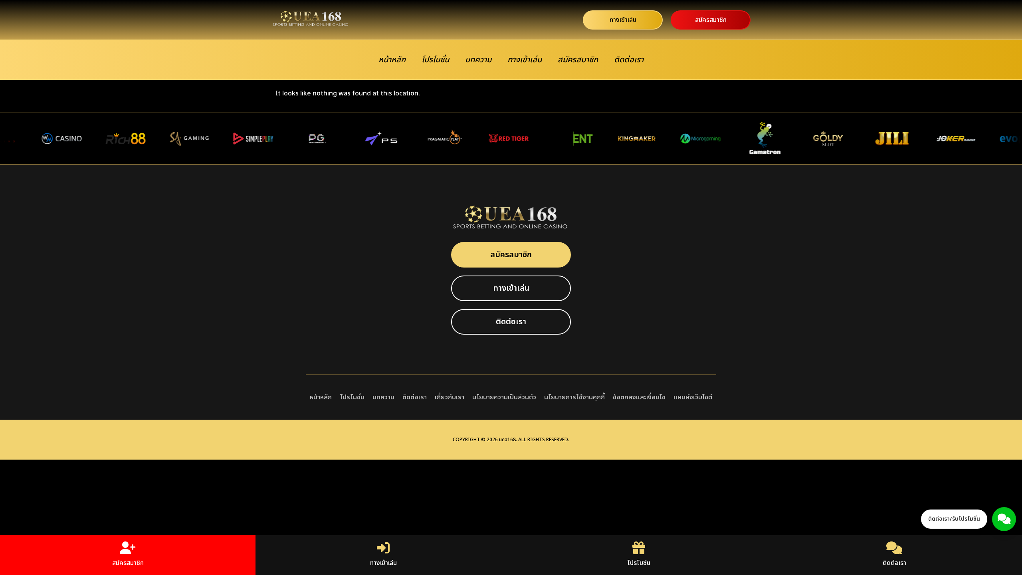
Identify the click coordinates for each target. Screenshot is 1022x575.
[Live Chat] (1004, 519)
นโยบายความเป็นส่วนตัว (504, 397)
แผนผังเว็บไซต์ (692, 397)
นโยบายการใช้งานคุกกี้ (574, 397)
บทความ (478, 59)
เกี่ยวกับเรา (449, 397)
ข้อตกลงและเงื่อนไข (639, 397)
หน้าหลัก (392, 59)
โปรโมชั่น (435, 59)
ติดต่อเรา (629, 59)
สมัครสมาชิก (578, 59)
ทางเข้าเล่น (524, 59)
